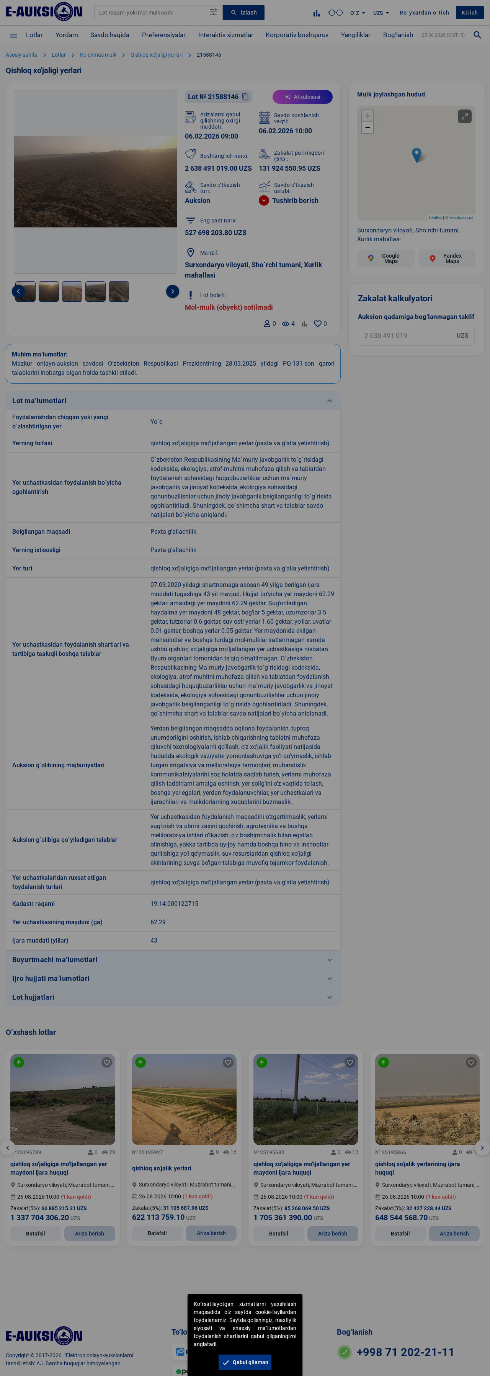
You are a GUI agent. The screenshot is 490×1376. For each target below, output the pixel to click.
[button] (245, 1362)
